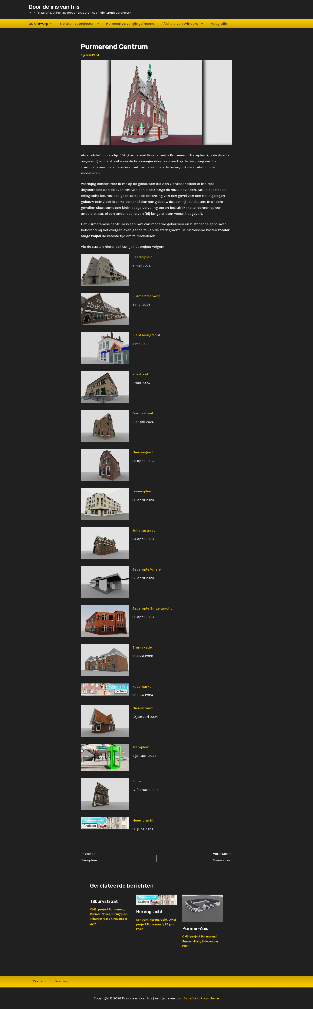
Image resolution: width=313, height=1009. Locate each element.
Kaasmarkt (141, 686)
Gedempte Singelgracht (152, 608)
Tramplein (140, 747)
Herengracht (143, 820)
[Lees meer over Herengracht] (156, 899)
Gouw (136, 781)
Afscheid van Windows (180, 23)
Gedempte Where (146, 569)
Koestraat (140, 374)
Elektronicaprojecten (77, 23)
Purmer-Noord (100, 914)
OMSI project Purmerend (107, 909)
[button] (50, 23)
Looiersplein (142, 491)
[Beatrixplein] (105, 270)
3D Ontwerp (38, 23)
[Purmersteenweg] (105, 309)
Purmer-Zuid (195, 928)
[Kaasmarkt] (105, 689)
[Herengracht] (105, 823)
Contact (39, 981)
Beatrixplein (142, 257)
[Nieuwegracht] (105, 465)
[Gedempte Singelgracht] (105, 621)
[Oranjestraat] (105, 426)
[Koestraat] (105, 387)
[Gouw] (105, 794)
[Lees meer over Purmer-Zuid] (202, 908)
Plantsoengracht (146, 335)
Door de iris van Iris (54, 7)
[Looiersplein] (105, 504)
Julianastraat (143, 530)
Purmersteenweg (146, 296)
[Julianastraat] (105, 543)
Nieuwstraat (142, 708)
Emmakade (142, 647)
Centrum (142, 919)
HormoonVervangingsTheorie (130, 23)
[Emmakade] (105, 660)
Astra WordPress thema (202, 998)
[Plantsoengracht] (105, 348)
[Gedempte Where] (105, 582)
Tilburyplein (119, 914)
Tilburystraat (104, 901)
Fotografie (218, 23)
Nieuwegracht (144, 452)
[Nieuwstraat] (105, 721)
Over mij (61, 981)
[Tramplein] (105, 757)
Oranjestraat (142, 413)
